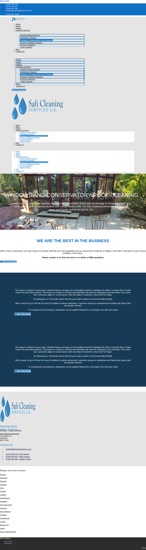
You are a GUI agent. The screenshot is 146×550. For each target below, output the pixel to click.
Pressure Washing (27, 45)
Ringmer (3, 474)
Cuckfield (3, 515)
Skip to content (4, 1)
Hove (2, 488)
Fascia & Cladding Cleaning (31, 43)
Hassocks (3, 508)
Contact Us (20, 52)
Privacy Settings (5, 538)
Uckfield (3, 491)
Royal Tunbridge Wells (8, 532)
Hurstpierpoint (5, 498)
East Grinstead (5, 511)
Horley (2, 528)
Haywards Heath (6, 505)
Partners (144, 548)
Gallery (18, 28)
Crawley (3, 522)
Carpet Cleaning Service (30, 35)
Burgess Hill (4, 525)
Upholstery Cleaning (28, 38)
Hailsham (3, 485)
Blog (17, 49)
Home (18, 24)
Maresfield (3, 478)
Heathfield (3, 501)
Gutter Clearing (26, 47)
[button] (48, 55)
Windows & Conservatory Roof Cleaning (36, 40)
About (18, 26)
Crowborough (5, 518)
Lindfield (3, 495)
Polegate (3, 481)
